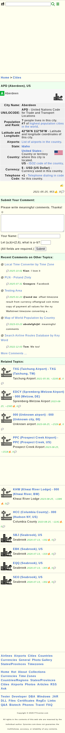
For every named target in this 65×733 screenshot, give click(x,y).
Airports (20, 655)
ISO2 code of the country (46, 163)
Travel (40, 704)
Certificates (26, 700)
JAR (55, 696)
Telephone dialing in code (46, 175)
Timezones (36, 664)
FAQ (49, 704)
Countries (45, 655)
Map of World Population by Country (30, 317)
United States (32, 150)
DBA (32, 696)
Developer (19, 696)
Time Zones (27, 676)
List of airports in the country (41, 141)
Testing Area (13, 290)
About (22, 671)
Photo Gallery (42, 659)
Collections (37, 671)
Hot (13, 671)
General (24, 659)
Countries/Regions (15, 680)
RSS (53, 684)
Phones (28, 704)
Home (5, 77)
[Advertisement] (32, 40)
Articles (43, 684)
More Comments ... (14, 353)
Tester (5, 696)
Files (12, 700)
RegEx (41, 700)
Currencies (9, 659)
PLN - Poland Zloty (18, 277)
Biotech (15, 704)
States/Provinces (13, 664)
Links (52, 700)
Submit (40, 248)
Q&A (4, 704)
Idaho (26, 146)
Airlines (6, 655)
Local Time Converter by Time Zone (29, 264)
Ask (4, 688)
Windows (43, 696)
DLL (4, 700)
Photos (30, 684)
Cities (17, 77)
